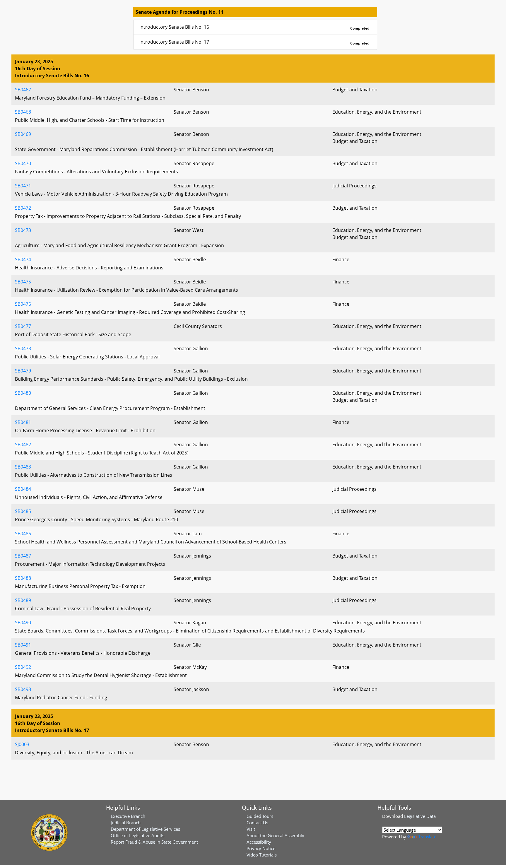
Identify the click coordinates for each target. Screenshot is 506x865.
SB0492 (23, 667)
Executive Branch (128, 816)
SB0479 (23, 370)
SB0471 (23, 185)
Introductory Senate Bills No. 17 (254, 42)
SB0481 (23, 422)
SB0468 (23, 112)
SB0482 (23, 444)
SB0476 (23, 304)
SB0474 (23, 259)
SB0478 (23, 348)
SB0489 (23, 600)
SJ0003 (22, 744)
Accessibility (259, 842)
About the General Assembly (275, 835)
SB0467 (23, 89)
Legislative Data (420, 816)
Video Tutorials (262, 855)
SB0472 (23, 208)
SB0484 (23, 489)
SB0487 (23, 556)
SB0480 (23, 393)
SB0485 (23, 511)
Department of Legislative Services (145, 829)
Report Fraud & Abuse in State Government (154, 842)
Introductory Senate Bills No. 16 (254, 27)
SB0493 (23, 689)
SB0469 (23, 134)
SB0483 (23, 467)
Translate (427, 837)
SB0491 (23, 645)
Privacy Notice (261, 848)
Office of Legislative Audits (137, 835)
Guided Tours (260, 816)
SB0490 (23, 622)
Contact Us (257, 822)
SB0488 (23, 578)
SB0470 (23, 163)
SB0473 (23, 230)
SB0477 (23, 326)
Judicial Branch (126, 822)
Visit (251, 829)
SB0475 (23, 281)
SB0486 (23, 533)
